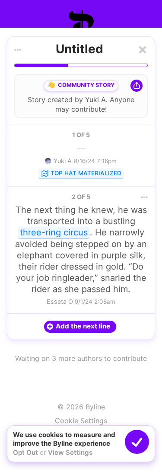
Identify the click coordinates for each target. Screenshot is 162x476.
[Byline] (81, 19)
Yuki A (95, 99)
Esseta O (60, 301)
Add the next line (83, 326)
